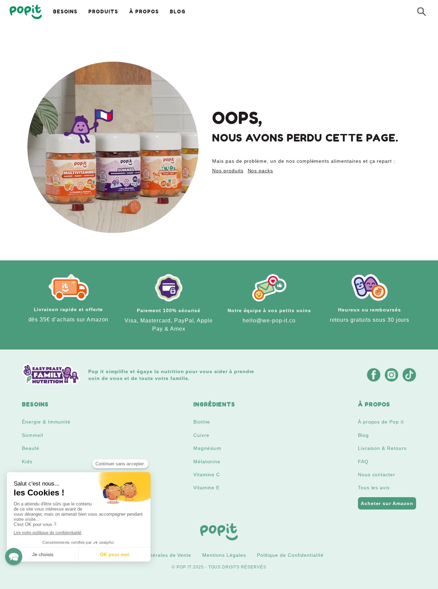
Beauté (30, 448)
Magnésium (207, 448)
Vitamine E (206, 487)
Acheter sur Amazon (387, 503)
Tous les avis (374, 487)
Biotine (201, 422)
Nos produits (228, 170)
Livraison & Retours (382, 448)
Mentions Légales (224, 555)
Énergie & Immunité (46, 422)
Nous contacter (376, 474)
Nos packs (260, 170)
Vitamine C (206, 474)
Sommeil (32, 435)
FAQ (363, 461)
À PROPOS (144, 11)
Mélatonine (207, 461)
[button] (13, 556)
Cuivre (201, 435)
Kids (27, 461)
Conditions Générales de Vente (152, 555)
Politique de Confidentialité (290, 555)
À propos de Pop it (381, 422)
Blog (363, 435)
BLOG (177, 11)
